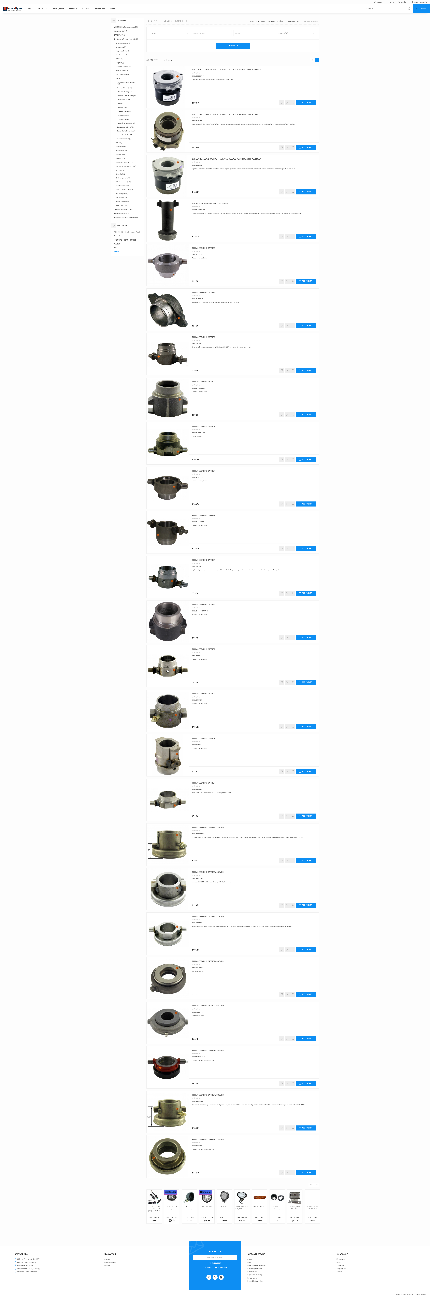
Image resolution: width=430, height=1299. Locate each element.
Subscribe (209, 1267)
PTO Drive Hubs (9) (123, 119)
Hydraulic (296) (120, 174)
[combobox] (384, 8)
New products (252, 1272)
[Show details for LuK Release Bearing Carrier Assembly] (168, 220)
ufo (115, 247)
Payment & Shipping (254, 1275)
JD (119, 236)
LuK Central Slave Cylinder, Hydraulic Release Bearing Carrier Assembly (226, 70)
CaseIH (127, 232)
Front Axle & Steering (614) (124, 162)
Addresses (340, 1265)
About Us (107, 1265)
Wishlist (339, 1272)
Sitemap (107, 1259)
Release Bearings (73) (125, 92)
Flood (138, 232)
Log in (392, 2)
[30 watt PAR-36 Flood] (224, 1206)
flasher (132, 232)
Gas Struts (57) (120, 170)
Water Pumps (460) (122, 205)
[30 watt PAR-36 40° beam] (206, 1206)
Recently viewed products (256, 1265)
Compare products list (420, 2)
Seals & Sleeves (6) (124, 111)
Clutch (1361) (120, 78)
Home (252, 21)
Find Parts (409, 8)
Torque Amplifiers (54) (123, 201)
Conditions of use (110, 1262)
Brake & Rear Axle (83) (123, 74)
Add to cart (307, 103)
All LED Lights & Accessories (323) (126, 27)
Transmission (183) (122, 197)
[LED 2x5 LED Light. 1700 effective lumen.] (259, 1206)
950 (119, 232)
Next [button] (316, 1185)
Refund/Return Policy (255, 1281)
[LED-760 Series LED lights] (154, 1207)
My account (340, 1259)
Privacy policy (252, 1278)
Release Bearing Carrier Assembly (208, 828)
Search (250, 1259)
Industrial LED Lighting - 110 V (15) (126, 217)
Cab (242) (119, 143)
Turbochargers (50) (122, 193)
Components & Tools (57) (125, 127)
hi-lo (115, 236)
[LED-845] (277, 1206)
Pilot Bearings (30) (124, 99)
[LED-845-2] (294, 1206)
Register (380, 2)
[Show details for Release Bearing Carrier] (168, 265)
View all (117, 252)
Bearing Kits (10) (123, 107)
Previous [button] (311, 1185)
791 (115, 232)
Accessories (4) (121, 47)
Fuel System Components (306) (126, 166)
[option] (154, 1207)
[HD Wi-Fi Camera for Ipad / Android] (171, 1206)
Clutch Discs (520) (123, 115)
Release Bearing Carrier (203, 248)
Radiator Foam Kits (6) (123, 186)
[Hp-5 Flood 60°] (312, 1206)
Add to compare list (287, 102)
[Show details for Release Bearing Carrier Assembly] (168, 844)
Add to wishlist (281, 102)
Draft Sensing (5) (121, 150)
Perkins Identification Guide (125, 241)
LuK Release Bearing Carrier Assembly (210, 204)
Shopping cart (341, 1268)
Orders (338, 1262)
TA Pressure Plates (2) (124, 139)
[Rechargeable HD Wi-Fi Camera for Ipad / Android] (189, 1206)
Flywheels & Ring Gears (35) (126, 123)
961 (122, 232)
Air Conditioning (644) (123, 43)
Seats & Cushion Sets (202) (124, 190)
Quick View (149, 1199)
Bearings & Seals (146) (124, 88)
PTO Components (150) (123, 182)
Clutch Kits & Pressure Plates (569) (126, 83)
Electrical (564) (120, 158)
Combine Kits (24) (120, 31)
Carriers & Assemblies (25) (127, 96)
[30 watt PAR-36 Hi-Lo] (242, 1206)
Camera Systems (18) (122, 213)
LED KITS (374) (119, 35)
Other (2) (121, 103)
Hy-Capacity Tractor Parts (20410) (126, 39)
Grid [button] (312, 60)
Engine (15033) (120, 154)
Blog (249, 1262)
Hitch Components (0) (123, 178)
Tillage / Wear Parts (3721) (123, 209)
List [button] (317, 60)
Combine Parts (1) (121, 146)
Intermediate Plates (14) (124, 135)
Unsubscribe (222, 1267)
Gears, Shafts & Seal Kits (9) (126, 131)
